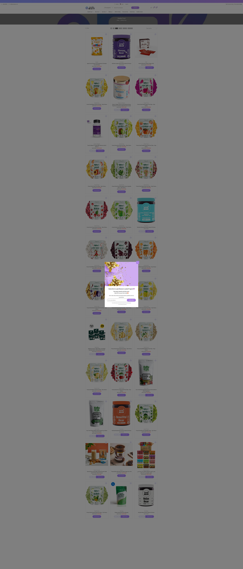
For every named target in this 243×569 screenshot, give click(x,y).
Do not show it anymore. (122, 304)
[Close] (137, 262)
